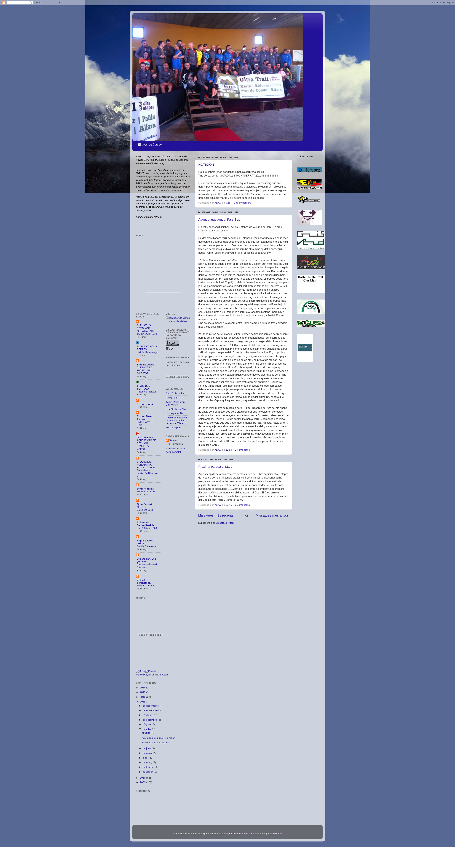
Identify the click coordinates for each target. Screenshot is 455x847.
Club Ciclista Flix (175, 393)
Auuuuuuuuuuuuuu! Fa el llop (219, 219)
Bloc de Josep (145, 364)
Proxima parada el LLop (215, 466)
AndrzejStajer (240, 833)
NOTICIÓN (206, 164)
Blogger (277, 833)
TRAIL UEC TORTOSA (143, 387)
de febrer (148, 767)
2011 (143, 701)
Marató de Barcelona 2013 (145, 508)
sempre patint (145, 488)
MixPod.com (161, 674)
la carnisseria (145, 437)
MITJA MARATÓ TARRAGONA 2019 (147, 332)
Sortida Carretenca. (147, 546)
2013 (143, 692)
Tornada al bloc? (145, 585)
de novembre (150, 710)
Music (139, 674)
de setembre (150, 719)
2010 (143, 777)
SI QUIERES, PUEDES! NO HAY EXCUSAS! (146, 465)
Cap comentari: (243, 202)
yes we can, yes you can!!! (146, 560)
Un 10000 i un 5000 (147, 528)
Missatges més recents (216, 515)
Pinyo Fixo (172, 397)
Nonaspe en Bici (175, 413)
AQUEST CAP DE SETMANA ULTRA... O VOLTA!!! (146, 445)
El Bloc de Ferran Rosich (145, 524)
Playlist (147, 674)
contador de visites (176, 321)
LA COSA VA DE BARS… (145, 423)
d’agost (147, 724)
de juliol (147, 729)
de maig (147, 753)
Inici (245, 515)
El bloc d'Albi (145, 404)
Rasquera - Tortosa (146, 391)
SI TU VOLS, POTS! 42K (144, 327)
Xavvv (173, 440)
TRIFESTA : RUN (146, 491)
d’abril (146, 758)
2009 (143, 782)
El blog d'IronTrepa (144, 581)
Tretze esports (174, 427)
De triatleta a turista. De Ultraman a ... (147, 473)
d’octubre (148, 715)
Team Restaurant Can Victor (175, 403)
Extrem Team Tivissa (144, 418)
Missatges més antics (272, 515)
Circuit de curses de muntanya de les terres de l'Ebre (177, 420)
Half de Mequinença (147, 352)
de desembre (150, 705)
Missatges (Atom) (225, 523)
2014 (143, 687)
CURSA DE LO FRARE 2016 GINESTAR (144, 370)
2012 (143, 697)
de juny (147, 748)
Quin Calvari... (145, 504)
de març (148, 762)
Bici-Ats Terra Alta (176, 409)
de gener (148, 772)
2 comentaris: (243, 449)
